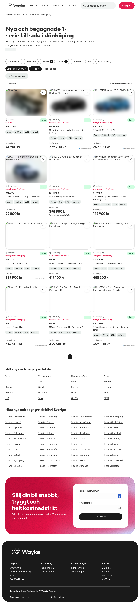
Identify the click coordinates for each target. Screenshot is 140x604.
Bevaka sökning (18, 76)
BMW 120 (54, 193)
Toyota (107, 381)
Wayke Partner (47, 571)
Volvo (8, 376)
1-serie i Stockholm (15, 416)
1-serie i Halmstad (80, 427)
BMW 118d (10, 126)
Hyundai (9, 392)
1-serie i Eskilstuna (14, 433)
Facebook (107, 575)
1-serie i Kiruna (111, 454)
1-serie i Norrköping (81, 422)
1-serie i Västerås (46, 427)
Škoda (41, 387)
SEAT (106, 398)
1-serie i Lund (12, 449)
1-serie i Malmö (13, 422)
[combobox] (98, 5)
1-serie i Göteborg (47, 416)
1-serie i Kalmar (46, 433)
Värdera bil (58, 5)
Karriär (13, 575)
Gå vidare (101, 516)
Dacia (74, 392)
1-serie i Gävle (78, 443)
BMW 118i (54, 126)
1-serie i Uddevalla (80, 449)
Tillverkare (31, 61)
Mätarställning (104, 61)
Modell (47, 61)
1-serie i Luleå (111, 443)
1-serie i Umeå (78, 438)
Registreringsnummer (89, 490)
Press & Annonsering (20, 571)
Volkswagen (44, 376)
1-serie (32, 14)
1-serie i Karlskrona (80, 433)
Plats (62, 61)
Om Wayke (15, 567)
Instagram (107, 571)
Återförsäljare (17, 579)
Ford (73, 381)
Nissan (107, 387)
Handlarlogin (47, 567)
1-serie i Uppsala (13, 427)
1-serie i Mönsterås (47, 449)
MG (7, 398)
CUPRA (74, 398)
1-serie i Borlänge (80, 454)
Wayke (9, 14)
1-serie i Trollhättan (47, 465)
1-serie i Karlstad (112, 433)
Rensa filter (50, 68)
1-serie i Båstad (112, 465)
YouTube (106, 579)
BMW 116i (10, 193)
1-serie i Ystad (12, 454)
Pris (89, 61)
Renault (9, 387)
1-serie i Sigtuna (79, 460)
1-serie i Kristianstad (15, 438)
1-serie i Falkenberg (48, 443)
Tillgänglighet (78, 571)
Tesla (40, 398)
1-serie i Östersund (48, 454)
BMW (106, 376)
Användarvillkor (57, 597)
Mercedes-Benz (79, 376)
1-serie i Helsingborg (81, 416)
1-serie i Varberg (112, 438)
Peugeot (75, 387)
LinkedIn (106, 567)
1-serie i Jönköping (113, 416)
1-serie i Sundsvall (47, 438)
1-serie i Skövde (13, 465)
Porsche (42, 392)
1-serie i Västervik (113, 449)
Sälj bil (45, 5)
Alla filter (16, 61)
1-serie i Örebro (46, 422)
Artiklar (72, 5)
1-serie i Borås (12, 443)
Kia (7, 381)
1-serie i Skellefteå (113, 460)
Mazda (107, 392)
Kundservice (77, 567)
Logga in (126, 5)
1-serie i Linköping (113, 422)
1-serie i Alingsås (79, 465)
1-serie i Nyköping (14, 460)
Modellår (77, 61)
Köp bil (33, 5)
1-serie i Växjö (111, 427)
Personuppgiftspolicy (19, 597)
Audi (40, 381)
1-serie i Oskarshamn (49, 460)
